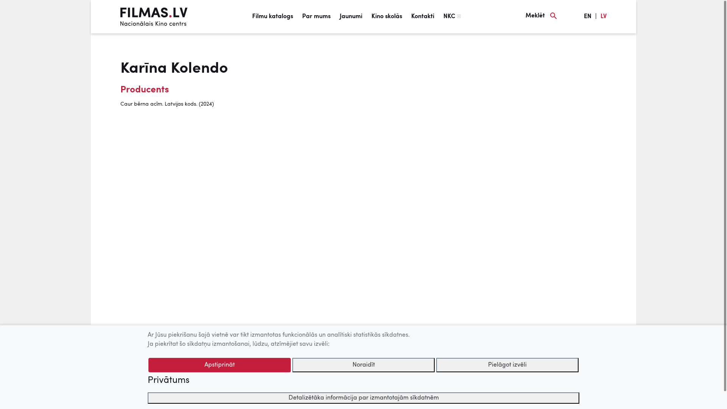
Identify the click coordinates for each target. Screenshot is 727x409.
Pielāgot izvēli (507, 365)
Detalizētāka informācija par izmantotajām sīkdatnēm (364, 398)
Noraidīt (364, 365)
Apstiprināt (219, 365)
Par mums (316, 17)
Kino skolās (386, 17)
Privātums (168, 380)
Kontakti (422, 17)
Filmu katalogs (272, 17)
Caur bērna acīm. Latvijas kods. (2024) (167, 104)
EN (587, 17)
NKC (449, 17)
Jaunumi (351, 17)
